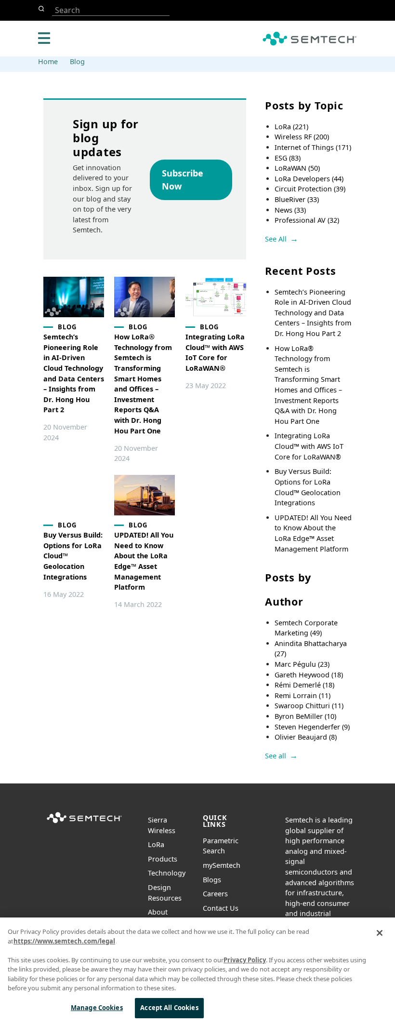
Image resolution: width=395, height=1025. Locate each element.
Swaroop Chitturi (309, 705)
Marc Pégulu (302, 664)
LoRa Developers (309, 178)
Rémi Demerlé (304, 684)
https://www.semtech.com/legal (64, 941)
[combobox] (111, 10)
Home (48, 61)
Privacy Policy (245, 960)
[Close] (379, 933)
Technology (166, 872)
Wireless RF (302, 136)
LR (156, 844)
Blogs (212, 879)
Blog (77, 61)
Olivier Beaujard (306, 737)
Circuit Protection (310, 188)
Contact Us (220, 908)
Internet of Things (313, 147)
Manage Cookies (97, 1007)
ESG (288, 157)
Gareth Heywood (309, 674)
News (290, 210)
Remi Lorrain (302, 695)
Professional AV (307, 220)
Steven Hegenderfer (312, 726)
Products (162, 858)
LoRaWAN (297, 168)
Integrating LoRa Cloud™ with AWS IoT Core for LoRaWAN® (309, 446)
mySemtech (221, 865)
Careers (215, 893)
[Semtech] (84, 823)
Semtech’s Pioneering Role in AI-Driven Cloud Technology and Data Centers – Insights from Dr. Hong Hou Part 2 (313, 312)
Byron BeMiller (305, 716)
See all (275, 755)
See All (276, 238)
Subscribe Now (182, 179)
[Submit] (43, 8)
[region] (197, 971)
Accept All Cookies (169, 1007)
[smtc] (309, 38)
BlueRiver (297, 199)
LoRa (291, 126)
